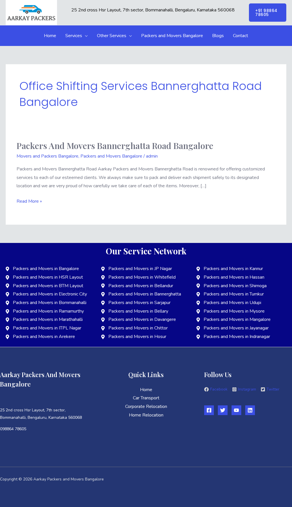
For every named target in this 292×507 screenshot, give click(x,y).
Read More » (29, 200)
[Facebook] (209, 410)
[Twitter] (223, 410)
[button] (267, 12)
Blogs (218, 36)
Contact (240, 36)
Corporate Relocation (146, 406)
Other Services (111, 36)
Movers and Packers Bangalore (47, 156)
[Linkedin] (250, 410)
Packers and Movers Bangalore (172, 36)
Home (50, 36)
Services (73, 36)
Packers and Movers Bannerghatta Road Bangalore (115, 145)
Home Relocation (146, 415)
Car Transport (146, 398)
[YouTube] (236, 410)
